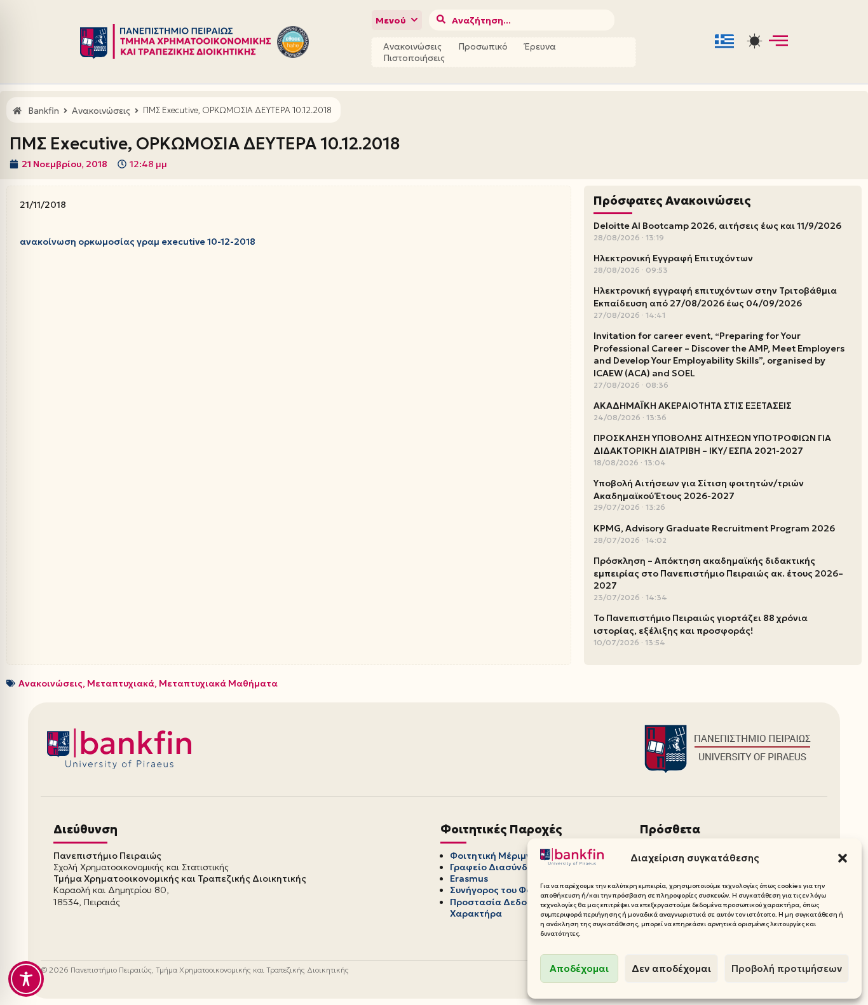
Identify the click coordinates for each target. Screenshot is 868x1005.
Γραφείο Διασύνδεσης (500, 867)
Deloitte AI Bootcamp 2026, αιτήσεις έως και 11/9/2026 (717, 225)
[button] (842, 858)
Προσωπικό (483, 46)
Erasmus (469, 878)
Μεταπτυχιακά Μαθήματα (218, 683)
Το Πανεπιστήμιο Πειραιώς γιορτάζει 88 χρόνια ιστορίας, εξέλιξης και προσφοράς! (700, 624)
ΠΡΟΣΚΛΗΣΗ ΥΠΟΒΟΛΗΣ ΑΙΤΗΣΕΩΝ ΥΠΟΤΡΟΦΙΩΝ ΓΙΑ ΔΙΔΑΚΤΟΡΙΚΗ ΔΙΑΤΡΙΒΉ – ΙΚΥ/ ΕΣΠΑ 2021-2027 (712, 444)
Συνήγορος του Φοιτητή (503, 890)
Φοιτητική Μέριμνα (494, 855)
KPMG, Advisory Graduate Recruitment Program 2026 (714, 528)
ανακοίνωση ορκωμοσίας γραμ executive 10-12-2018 (137, 241)
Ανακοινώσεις (412, 46)
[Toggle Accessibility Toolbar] (26, 978)
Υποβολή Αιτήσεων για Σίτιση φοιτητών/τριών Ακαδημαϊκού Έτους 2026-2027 (698, 489)
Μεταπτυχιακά (120, 683)
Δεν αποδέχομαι (671, 968)
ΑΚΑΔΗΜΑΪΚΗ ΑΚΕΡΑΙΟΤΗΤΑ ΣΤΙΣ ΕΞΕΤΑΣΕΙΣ (692, 405)
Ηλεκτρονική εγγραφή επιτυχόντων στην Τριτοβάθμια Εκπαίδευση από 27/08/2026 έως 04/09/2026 (715, 297)
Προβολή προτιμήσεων (786, 968)
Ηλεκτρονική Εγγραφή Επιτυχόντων (673, 258)
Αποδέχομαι (579, 968)
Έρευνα (540, 46)
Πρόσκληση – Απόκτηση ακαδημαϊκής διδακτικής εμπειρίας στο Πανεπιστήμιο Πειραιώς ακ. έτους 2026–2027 (718, 573)
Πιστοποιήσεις (414, 58)
